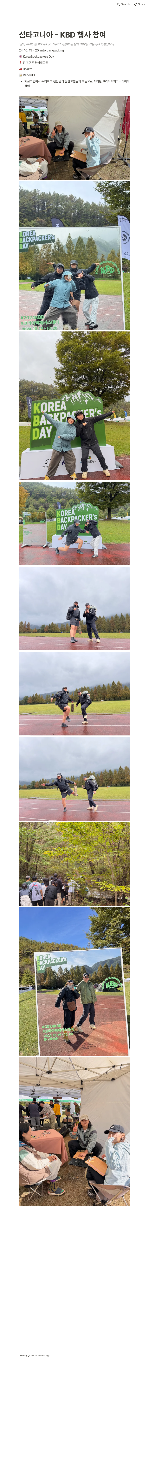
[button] (124, 4)
